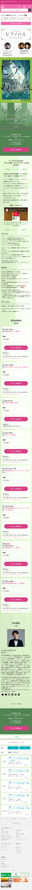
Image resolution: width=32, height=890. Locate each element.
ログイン (19, 7)
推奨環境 (17, 835)
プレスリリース (3, 861)
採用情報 (2, 863)
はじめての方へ (18, 837)
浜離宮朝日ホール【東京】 (12, 331)
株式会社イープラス (4, 859)
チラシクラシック (4, 847)
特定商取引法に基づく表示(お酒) (6, 837)
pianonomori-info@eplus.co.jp (12, 358)
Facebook (19, 847)
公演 (13, 748)
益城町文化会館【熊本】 (11, 403)
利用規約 (2, 830)
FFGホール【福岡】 (10, 435)
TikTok (19, 853)
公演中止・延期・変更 (20, 833)
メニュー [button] (29, 7)
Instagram (19, 851)
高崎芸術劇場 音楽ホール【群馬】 (14, 583)
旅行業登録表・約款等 (5, 839)
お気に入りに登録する (17, 23)
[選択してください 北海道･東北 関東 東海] (19, 752)
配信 (25, 748)
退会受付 (17, 832)
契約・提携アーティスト (5, 865)
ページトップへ (16, 823)
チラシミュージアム (4, 849)
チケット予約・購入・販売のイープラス (2, 6)
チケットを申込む (16, 150)
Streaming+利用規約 (4, 832)
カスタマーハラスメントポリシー (22, 839)
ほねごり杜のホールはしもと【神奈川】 (16, 367)
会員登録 (24, 7)
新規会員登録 (18, 830)
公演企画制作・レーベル (5, 867)
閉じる (30, 1)
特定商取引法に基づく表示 (5, 835)
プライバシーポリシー (5, 833)
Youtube (19, 849)
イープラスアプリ (4, 845)
